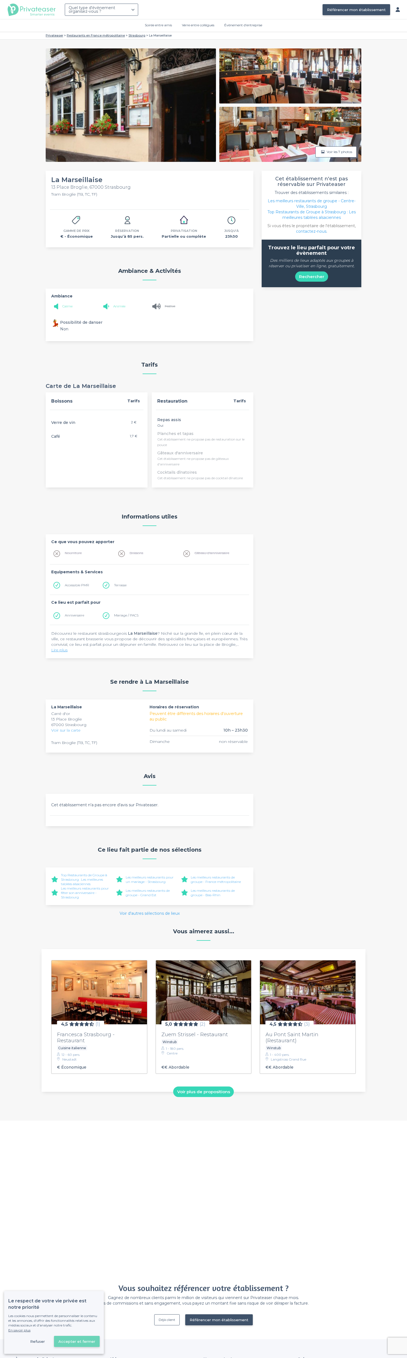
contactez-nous (311, 231)
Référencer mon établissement (356, 9)
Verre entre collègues (198, 25)
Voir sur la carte (66, 730)
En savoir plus (19, 1330)
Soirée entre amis (158, 25)
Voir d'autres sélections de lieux (150, 913)
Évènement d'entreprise (243, 25)
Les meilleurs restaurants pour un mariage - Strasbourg (150, 879)
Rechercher (311, 276)
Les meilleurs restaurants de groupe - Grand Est (148, 892)
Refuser (37, 1341)
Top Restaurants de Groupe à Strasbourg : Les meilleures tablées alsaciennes (84, 879)
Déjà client (167, 1320)
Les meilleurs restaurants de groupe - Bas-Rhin (213, 892)
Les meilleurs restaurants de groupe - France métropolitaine (216, 879)
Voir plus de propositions (203, 1091)
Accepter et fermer (76, 1341)
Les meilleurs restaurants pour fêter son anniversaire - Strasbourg (85, 892)
